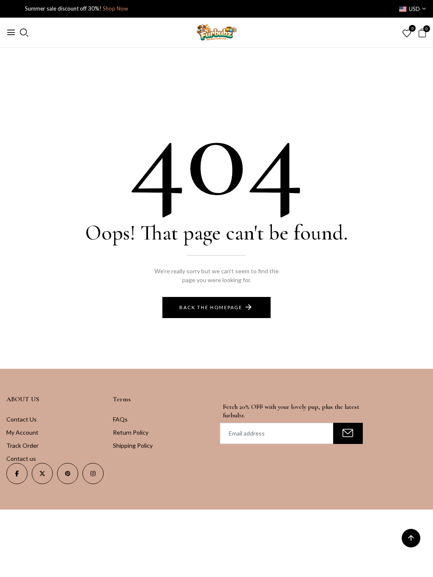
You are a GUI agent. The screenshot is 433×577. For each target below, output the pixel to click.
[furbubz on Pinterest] (67, 473)
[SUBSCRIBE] (348, 433)
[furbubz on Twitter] (42, 473)
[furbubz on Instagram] (93, 473)
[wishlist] (407, 34)
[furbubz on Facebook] (16, 473)
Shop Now (115, 8)
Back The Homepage (210, 307)
